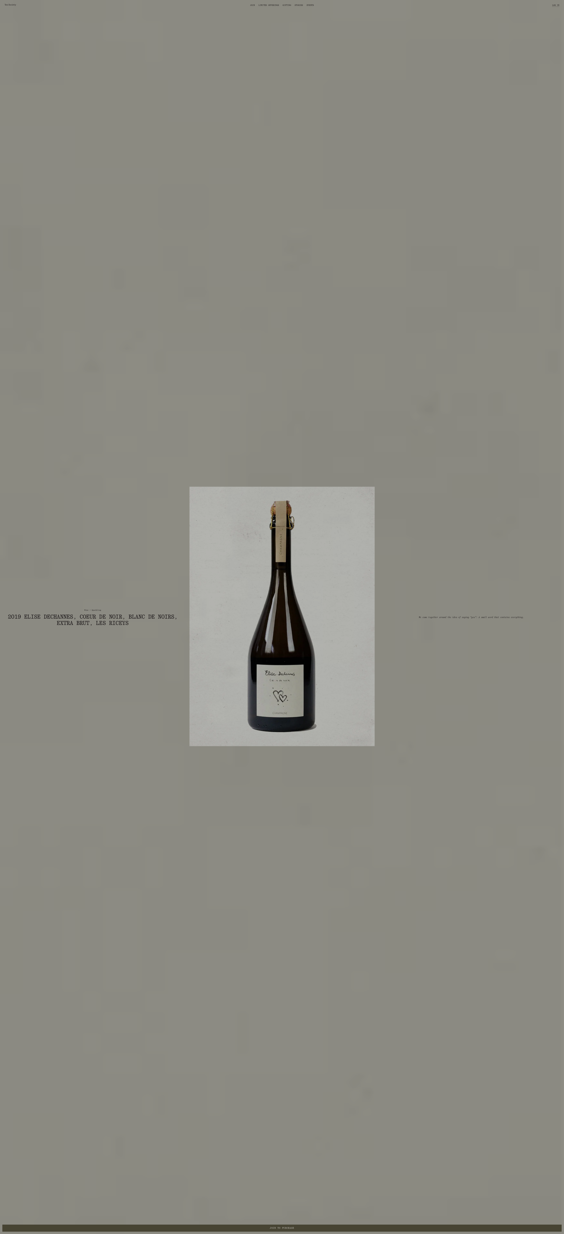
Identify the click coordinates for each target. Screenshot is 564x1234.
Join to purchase (282, 1228)
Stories (299, 5)
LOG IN (555, 5)
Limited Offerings (268, 5)
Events (310, 5)
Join (252, 5)
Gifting (287, 5)
